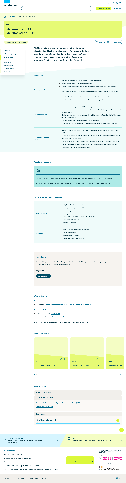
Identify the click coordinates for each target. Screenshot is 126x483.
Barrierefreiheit (33, 478)
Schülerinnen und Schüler (13, 454)
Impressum (8, 478)
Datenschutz (20, 478)
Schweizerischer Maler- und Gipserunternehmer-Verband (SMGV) (58, 403)
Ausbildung (7, 62)
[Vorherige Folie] (115, 374)
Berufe (12, 17)
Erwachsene (8, 462)
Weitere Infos (8, 72)
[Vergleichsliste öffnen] (113, 3)
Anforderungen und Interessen (10, 58)
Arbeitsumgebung (10, 54)
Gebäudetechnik (58, 317)
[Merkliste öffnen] (109, 3)
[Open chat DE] (121, 430)
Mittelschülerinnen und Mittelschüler (18, 458)
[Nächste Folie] (120, 374)
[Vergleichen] (64, 359)
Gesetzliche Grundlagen (44, 406)
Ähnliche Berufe (9, 68)
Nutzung (45, 478)
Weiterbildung (8, 65)
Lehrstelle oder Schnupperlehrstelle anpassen (21, 466)
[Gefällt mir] (60, 359)
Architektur (55, 313)
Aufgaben (7, 51)
